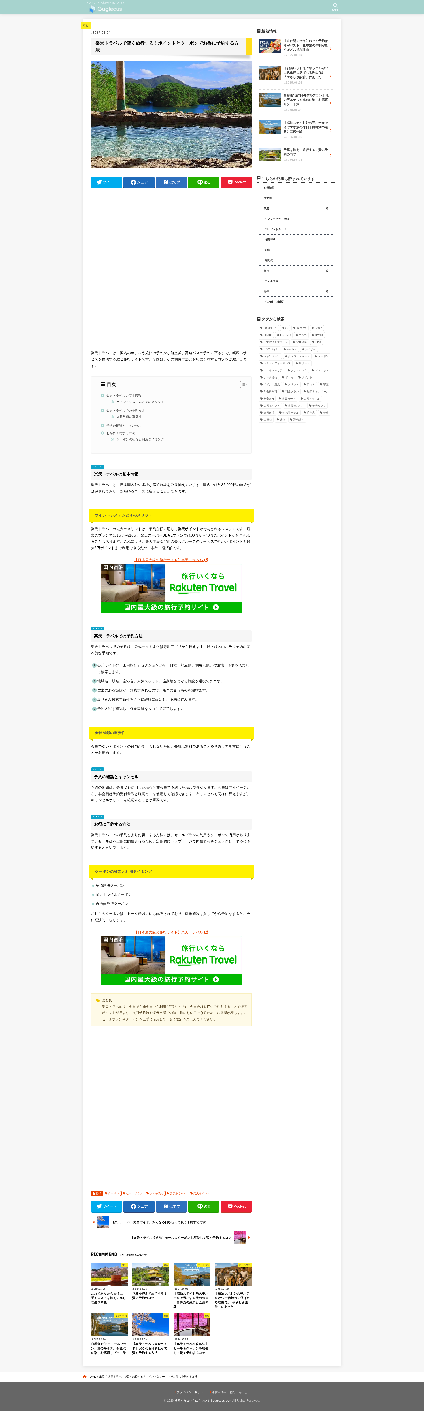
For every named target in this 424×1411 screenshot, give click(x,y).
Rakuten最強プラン (276, 342)
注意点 (311, 412)
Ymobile (292, 349)
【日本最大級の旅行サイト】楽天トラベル (169, 560)
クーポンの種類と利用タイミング (140, 439)
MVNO (319, 335)
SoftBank (301, 342)
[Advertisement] (171, 223)
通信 (282, 419)
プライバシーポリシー (191, 1392)
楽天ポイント (201, 1193)
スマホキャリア (273, 370)
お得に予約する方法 (120, 433)
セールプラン (134, 1193)
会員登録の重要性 (129, 416)
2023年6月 (270, 328)
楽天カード (289, 398)
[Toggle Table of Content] (242, 384)
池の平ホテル (290, 412)
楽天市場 (269, 412)
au (286, 328)
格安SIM (270, 239)
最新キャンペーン (318, 391)
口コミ (311, 384)
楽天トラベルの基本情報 (123, 395)
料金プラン (292, 391)
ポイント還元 (272, 384)
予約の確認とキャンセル (123, 425)
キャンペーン (272, 356)
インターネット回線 (277, 218)
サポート (304, 363)
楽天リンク (319, 405)
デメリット (322, 370)
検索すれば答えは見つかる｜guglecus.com (203, 1400)
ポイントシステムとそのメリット (140, 401)
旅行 (86, 25)
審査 (326, 384)
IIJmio (318, 328)
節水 (267, 249)
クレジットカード (275, 229)
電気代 (269, 260)
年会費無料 (270, 391)
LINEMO (285, 335)
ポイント (306, 377)
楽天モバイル (296, 405)
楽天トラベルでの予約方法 (125, 410)
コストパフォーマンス (277, 363)
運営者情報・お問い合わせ (229, 1392)
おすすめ (310, 349)
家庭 (266, 208)
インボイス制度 (274, 301)
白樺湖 (268, 419)
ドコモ (289, 377)
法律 (266, 291)
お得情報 (269, 187)
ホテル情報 (271, 281)
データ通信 (270, 377)
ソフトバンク (299, 370)
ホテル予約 (156, 1193)
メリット (293, 384)
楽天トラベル (178, 1193)
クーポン (113, 1193)
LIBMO (268, 335)
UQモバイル (271, 349)
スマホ (268, 198)
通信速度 (298, 419)
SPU (318, 342)
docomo (302, 328)
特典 (326, 412)
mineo (303, 335)
